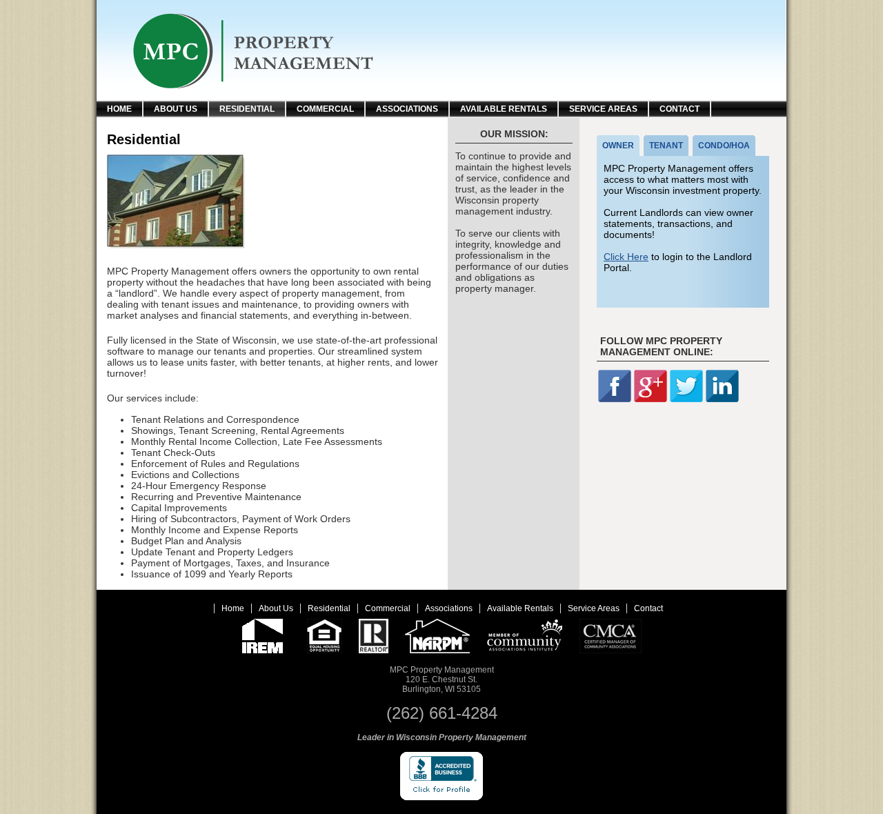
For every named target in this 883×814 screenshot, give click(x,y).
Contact (679, 109)
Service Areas (603, 109)
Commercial (325, 109)
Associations (407, 109)
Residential (247, 109)
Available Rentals (503, 109)
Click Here (626, 256)
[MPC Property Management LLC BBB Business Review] (441, 797)
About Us (175, 109)
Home (119, 109)
